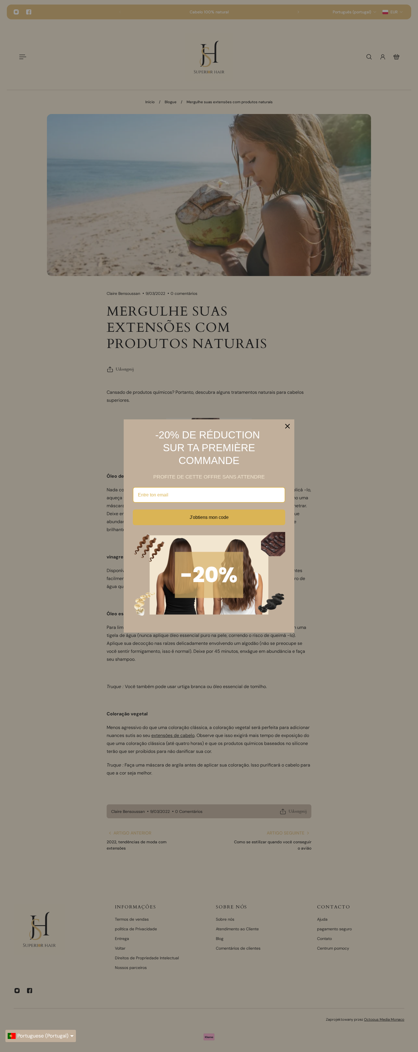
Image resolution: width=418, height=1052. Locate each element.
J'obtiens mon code (209, 517)
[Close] (287, 426)
